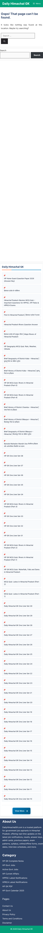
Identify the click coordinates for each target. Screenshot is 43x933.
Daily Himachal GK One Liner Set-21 (18, 693)
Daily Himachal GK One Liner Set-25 (18, 654)
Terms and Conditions (12, 918)
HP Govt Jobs (8, 865)
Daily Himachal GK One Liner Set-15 (18, 751)
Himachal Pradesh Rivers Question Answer (21, 324)
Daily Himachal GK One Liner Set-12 (18, 779)
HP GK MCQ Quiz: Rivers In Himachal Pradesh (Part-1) (18, 558)
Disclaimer (7, 923)
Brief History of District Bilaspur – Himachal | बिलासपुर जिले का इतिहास (21, 420)
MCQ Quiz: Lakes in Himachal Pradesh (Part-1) (21, 595)
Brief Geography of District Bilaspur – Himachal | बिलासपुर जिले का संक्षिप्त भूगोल (18, 432)
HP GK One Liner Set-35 (13, 485)
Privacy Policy (8, 914)
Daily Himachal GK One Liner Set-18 (18, 722)
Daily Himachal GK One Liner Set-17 (18, 731)
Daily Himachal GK (16, 3)
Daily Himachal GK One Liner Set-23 (18, 683)
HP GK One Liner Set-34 (13, 494)
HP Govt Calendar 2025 (13, 890)
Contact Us (7, 906)
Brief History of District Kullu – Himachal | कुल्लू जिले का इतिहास (22, 372)
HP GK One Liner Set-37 (13, 466)
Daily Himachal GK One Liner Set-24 (18, 664)
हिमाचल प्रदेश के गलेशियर (12, 291)
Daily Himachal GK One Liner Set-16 (18, 741)
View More (21, 811)
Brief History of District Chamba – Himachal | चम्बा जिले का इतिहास (21, 408)
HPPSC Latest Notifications (14, 878)
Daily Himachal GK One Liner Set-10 (18, 799)
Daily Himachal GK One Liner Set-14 (18, 760)
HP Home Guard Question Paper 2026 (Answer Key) (19, 279)
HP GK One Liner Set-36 (13, 475)
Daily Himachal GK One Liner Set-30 (18, 606)
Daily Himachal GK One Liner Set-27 (18, 635)
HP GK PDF (7, 886)
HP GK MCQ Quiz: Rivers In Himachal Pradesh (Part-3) (18, 505)
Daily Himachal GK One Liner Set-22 (18, 673)
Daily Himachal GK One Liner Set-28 (18, 625)
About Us (6, 910)
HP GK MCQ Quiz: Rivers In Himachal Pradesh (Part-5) (18, 384)
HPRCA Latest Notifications (14, 882)
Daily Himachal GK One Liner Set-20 (18, 702)
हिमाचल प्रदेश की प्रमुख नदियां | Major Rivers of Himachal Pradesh (20, 335)
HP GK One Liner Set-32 (13, 526)
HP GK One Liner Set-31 (13, 535)
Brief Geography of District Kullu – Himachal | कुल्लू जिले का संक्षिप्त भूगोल (21, 359)
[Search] (4, 41)
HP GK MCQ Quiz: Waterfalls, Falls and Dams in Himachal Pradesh (22, 570)
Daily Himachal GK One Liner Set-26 (18, 645)
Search (3, 50)
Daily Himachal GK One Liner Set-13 (18, 770)
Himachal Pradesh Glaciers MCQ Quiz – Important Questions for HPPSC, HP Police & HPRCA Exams (21, 302)
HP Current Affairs (10, 874)
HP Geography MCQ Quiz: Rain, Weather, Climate (20, 347)
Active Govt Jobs (10, 869)
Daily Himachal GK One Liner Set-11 (18, 789)
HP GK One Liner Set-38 (13, 456)
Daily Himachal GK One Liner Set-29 (18, 616)
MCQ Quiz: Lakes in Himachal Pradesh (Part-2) (21, 583)
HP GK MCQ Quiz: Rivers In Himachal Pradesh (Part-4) (18, 396)
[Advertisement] (21, 161)
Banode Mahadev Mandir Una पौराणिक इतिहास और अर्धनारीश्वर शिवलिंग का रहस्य (21, 445)
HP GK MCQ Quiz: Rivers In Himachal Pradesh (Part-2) (18, 546)
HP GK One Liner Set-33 (13, 516)
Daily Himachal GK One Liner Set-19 (18, 712)
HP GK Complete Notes (13, 861)
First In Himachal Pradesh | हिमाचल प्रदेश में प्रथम (21, 315)
